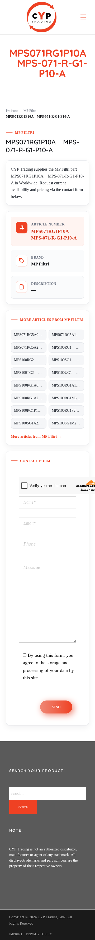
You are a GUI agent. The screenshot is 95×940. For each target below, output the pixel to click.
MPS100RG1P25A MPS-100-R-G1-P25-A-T (68, 411)
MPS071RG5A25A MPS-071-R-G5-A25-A (30, 347)
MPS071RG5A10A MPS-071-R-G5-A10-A (68, 335)
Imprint (15, 934)
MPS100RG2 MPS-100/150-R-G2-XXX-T (30, 360)
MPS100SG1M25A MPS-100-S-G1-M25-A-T (68, 423)
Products (12, 111)
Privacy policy (39, 934)
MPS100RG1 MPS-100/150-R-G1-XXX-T (68, 347)
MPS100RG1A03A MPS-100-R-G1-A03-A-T (30, 385)
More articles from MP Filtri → (36, 436)
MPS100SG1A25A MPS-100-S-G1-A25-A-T (30, 423)
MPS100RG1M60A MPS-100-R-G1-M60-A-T (68, 398)
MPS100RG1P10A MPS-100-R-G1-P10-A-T (30, 411)
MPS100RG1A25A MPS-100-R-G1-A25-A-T (30, 398)
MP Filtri (29, 111)
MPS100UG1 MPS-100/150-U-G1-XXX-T (68, 373)
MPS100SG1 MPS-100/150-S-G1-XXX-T (68, 360)
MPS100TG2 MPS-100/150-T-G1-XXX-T (30, 373)
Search (23, 807)
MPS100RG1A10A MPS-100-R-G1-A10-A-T (68, 385)
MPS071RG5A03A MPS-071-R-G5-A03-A (30, 335)
